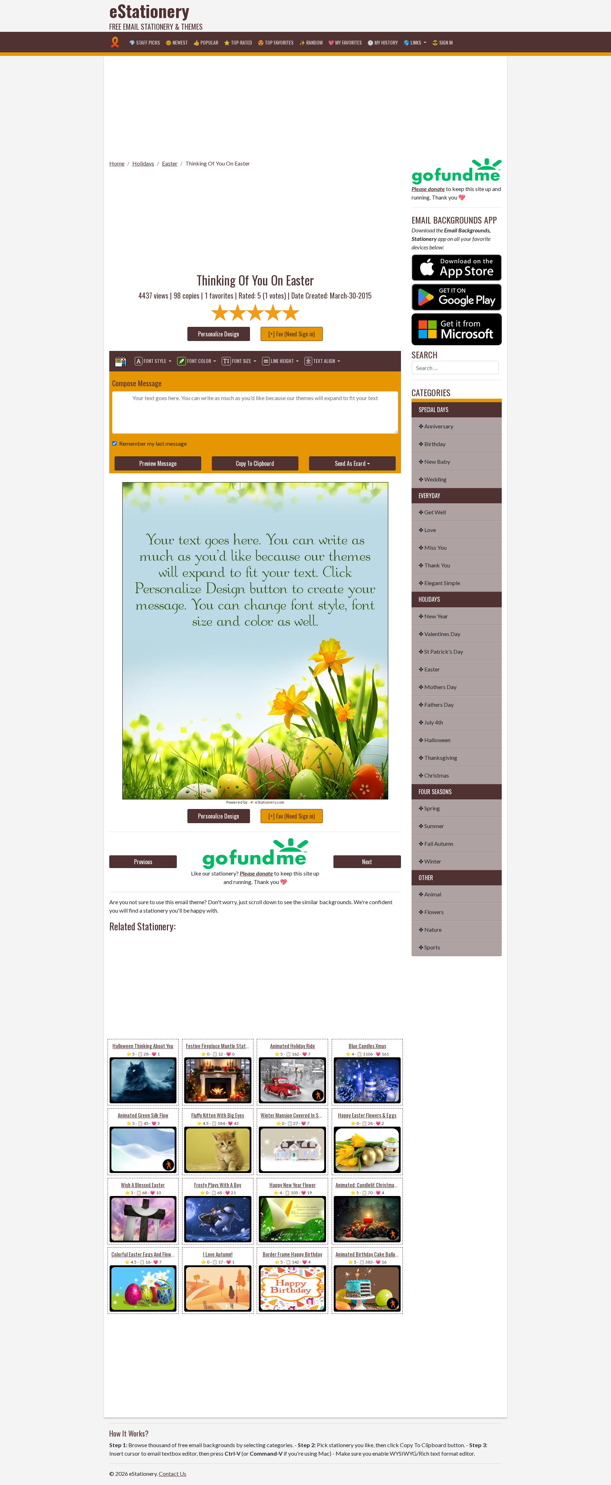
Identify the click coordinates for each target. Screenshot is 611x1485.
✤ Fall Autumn (436, 843)
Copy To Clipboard (255, 463)
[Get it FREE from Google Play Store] (457, 296)
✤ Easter (429, 669)
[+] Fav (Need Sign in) (291, 334)
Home (116, 163)
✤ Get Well (432, 512)
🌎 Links (412, 42)
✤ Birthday (432, 443)
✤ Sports (429, 947)
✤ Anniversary (436, 426)
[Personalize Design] (120, 361)
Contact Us (172, 1473)
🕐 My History (382, 42)
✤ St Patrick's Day (441, 651)
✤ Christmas (434, 775)
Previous (143, 861)
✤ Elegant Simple (439, 582)
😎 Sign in (442, 42)
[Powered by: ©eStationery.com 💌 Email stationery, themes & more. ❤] (255, 504)
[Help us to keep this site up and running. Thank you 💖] (457, 170)
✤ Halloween (434, 739)
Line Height (282, 360)
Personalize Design (218, 334)
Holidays (143, 163)
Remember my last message (153, 443)
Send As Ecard (350, 463)
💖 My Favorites (345, 42)
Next (367, 861)
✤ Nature (430, 929)
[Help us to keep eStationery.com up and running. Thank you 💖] (255, 853)
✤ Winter (430, 861)
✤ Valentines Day (439, 633)
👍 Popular (205, 42)
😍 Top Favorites (275, 42)
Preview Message (157, 463)
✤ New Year (433, 616)
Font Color (199, 360)
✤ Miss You (433, 547)
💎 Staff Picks (144, 42)
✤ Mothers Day (437, 686)
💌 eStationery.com (266, 802)
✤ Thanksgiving (438, 757)
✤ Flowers (431, 911)
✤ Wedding (433, 479)
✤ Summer (431, 825)
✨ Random (310, 42)
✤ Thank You (434, 565)
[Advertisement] (373, 16)
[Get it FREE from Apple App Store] (457, 267)
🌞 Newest (176, 42)
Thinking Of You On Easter (217, 163)
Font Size (241, 360)
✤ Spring (429, 808)
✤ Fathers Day (436, 704)
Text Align (324, 360)
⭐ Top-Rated (238, 42)
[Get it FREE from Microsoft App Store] (457, 328)
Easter (170, 163)
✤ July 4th (431, 722)
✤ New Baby (434, 461)
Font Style (154, 360)
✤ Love (427, 529)
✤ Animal (430, 894)
